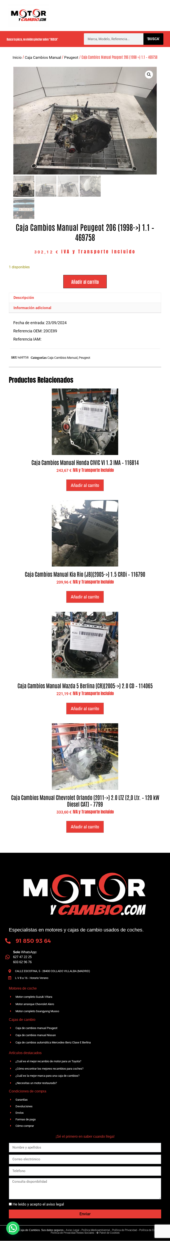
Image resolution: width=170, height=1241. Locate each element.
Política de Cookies (150, 1230)
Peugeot (71, 57)
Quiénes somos (69, 10)
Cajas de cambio (102, 10)
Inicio (17, 57)
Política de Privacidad (124, 1230)
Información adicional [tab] (32, 308)
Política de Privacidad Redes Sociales (72, 1232)
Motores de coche (139, 10)
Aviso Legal (72, 1230)
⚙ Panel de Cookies (108, 1232)
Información (79, 21)
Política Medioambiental (95, 1230)
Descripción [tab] (24, 297)
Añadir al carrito (85, 281)
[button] (149, 74)
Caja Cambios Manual (43, 57)
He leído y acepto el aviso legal (38, 1204)
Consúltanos (131, 21)
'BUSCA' (153, 39)
